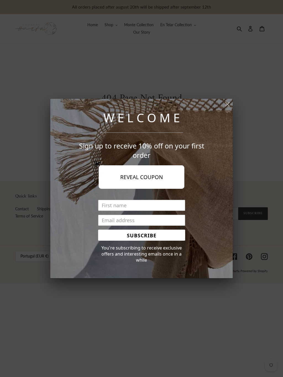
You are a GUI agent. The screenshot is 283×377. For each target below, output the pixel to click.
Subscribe (141, 235)
